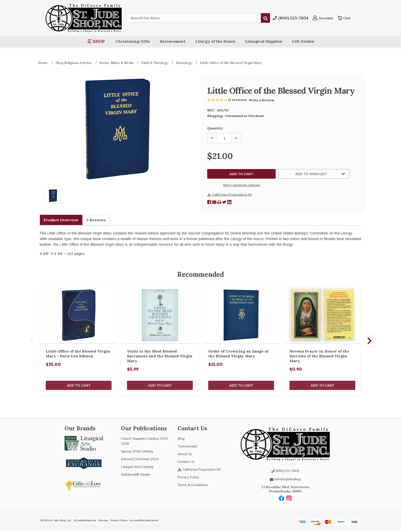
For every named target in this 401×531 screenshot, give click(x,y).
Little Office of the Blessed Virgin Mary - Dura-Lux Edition (78, 353)
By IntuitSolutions (85, 520)
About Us (185, 454)
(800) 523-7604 (287, 471)
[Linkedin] (229, 202)
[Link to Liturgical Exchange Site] (84, 463)
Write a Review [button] (261, 100)
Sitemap (103, 520)
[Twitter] (224, 202)
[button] (96, 41)
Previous (32, 341)
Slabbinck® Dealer (135, 474)
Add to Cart (79, 385)
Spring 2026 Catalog (137, 451)
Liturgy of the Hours (215, 41)
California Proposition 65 (231, 194)
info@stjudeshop (287, 479)
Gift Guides (303, 41)
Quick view (79, 315)
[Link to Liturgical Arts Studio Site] (84, 443)
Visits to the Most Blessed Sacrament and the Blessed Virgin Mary (160, 356)
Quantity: (215, 128)
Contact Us (186, 462)
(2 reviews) (237, 100)
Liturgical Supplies (263, 41)
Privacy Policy (188, 477)
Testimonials (187, 446)
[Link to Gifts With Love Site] (84, 485)
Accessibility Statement (143, 520)
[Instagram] (289, 498)
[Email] (214, 202)
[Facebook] (209, 202)
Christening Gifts (132, 41)
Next (369, 341)
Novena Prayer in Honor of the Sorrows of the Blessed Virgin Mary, (319, 356)
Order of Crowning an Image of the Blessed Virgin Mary (238, 353)
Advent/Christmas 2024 (140, 459)
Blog (181, 438)
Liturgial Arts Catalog (137, 467)
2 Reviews (95, 220)
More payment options (241, 185)
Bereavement (172, 41)
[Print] (219, 202)
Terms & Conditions (193, 485)
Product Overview (61, 220)
